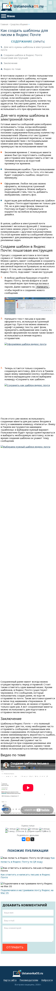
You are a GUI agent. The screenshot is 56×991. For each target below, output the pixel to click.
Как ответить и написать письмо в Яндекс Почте (25, 876)
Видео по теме (11, 68)
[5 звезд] (10, 831)
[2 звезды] (22, 829)
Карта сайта (9, 980)
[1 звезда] (10, 829)
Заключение (9, 63)
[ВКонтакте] (24, 839)
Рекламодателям (29, 980)
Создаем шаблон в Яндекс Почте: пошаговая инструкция (21, 56)
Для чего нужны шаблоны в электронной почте (26, 48)
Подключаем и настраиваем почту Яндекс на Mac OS (27, 891)
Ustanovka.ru (29, 6)
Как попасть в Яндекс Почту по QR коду (28, 859)
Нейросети (47, 980)
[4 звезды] (45, 829)
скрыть (39, 41)
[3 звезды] (33, 829)
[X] (32, 839)
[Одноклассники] (28, 839)
